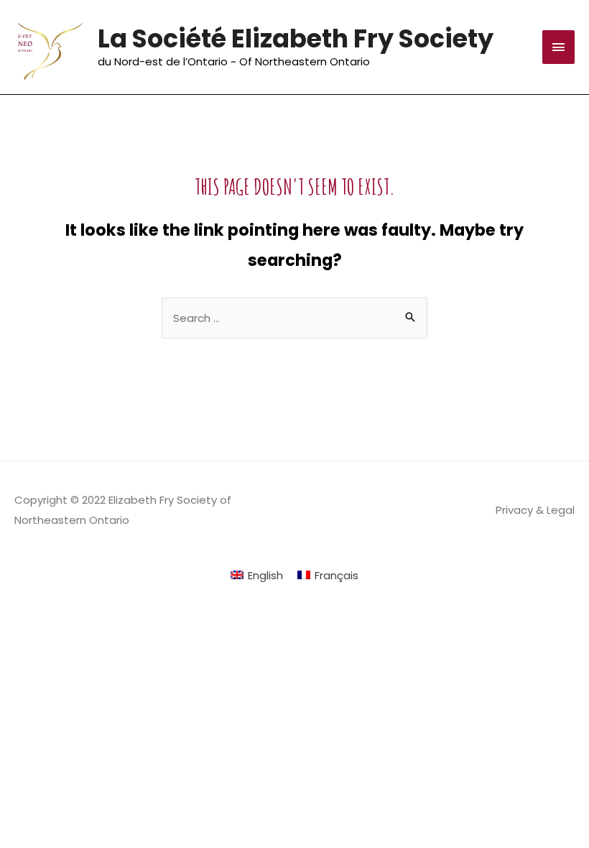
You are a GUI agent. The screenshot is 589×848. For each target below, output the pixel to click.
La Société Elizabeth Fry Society (295, 38)
